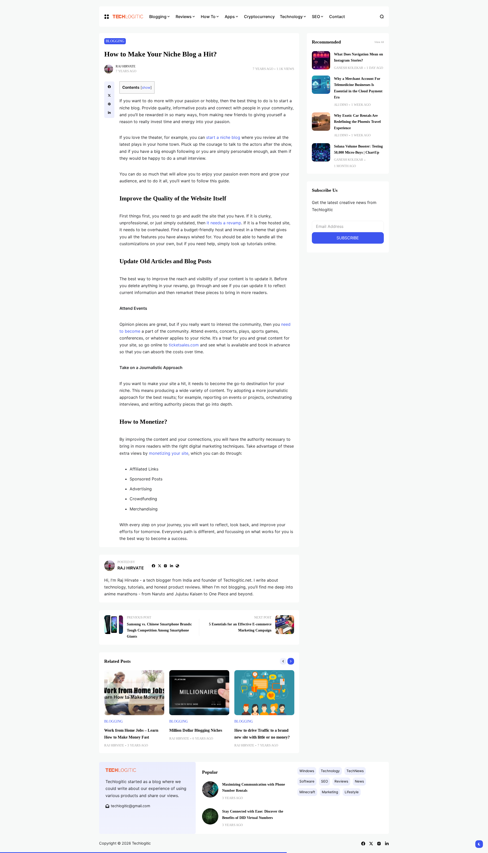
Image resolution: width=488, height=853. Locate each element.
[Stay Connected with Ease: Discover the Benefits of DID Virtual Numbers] (210, 816)
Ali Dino (341, 105)
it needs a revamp (224, 222)
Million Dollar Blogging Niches (195, 730)
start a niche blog (223, 137)
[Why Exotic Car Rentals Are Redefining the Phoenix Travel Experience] (321, 121)
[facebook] (109, 86)
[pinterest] (109, 104)
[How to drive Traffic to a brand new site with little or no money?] (264, 692)
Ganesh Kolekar (348, 68)
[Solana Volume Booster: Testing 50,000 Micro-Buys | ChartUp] (321, 152)
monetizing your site (168, 453)
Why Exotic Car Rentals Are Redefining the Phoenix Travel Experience (357, 121)
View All (379, 41)
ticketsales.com (184, 344)
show (146, 87)
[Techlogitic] (127, 16)
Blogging (115, 41)
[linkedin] (109, 112)
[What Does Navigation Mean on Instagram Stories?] (321, 60)
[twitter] (109, 95)
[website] (177, 566)
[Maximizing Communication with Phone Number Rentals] (210, 789)
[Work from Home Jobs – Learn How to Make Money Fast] (134, 692)
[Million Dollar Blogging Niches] (199, 692)
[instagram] (165, 566)
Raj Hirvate (125, 66)
